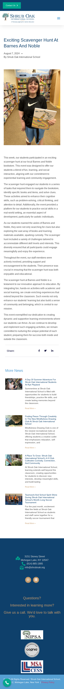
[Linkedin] (36, 580)
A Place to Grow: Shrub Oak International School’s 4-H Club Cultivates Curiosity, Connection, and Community (40, 459)
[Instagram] (28, 580)
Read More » (30, 408)
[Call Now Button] (7, 683)
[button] (58, 18)
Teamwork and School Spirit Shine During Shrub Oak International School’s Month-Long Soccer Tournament (41, 498)
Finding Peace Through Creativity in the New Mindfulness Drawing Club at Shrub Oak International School (41, 420)
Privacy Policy (47, 682)
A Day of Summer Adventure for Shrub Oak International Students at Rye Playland (40, 382)
